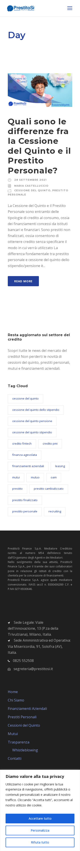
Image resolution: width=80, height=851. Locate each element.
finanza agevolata (24, 455)
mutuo (35, 477)
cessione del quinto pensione (32, 421)
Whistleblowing (25, 750)
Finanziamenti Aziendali (27, 708)
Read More (23, 281)
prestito (17, 489)
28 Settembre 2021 (30, 179)
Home (13, 691)
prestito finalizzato (25, 500)
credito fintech (22, 443)
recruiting (54, 511)
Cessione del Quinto (32, 190)
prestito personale (24, 511)
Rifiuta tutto (40, 842)
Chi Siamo (16, 700)
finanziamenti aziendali (28, 466)
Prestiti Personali (22, 717)
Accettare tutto (40, 818)
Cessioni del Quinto (24, 725)
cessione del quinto (25, 398)
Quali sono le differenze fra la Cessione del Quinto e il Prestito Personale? (39, 145)
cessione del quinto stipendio (32, 432)
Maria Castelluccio (31, 185)
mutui (16, 477)
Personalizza (40, 830)
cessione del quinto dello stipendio (35, 410)
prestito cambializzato (49, 489)
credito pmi (50, 443)
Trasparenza (18, 742)
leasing (60, 466)
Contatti (14, 758)
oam (54, 477)
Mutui (13, 733)
